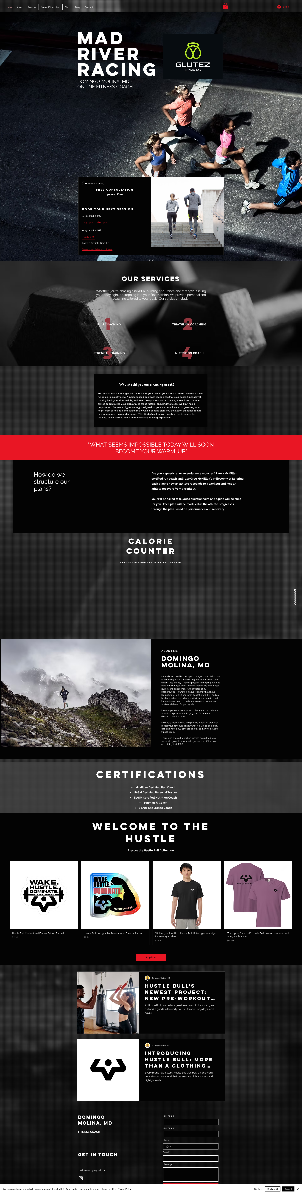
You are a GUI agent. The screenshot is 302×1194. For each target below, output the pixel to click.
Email (166, 1152)
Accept (288, 1189)
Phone (166, 1140)
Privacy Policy (124, 1189)
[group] (151, 903)
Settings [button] (258, 1189)
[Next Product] (297, 903)
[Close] (298, 1188)
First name (169, 1116)
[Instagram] (81, 1178)
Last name (169, 1128)
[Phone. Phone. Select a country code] (168, 1146)
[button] (225, 6)
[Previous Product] (5, 903)
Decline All (272, 1189)
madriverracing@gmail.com (92, 1170)
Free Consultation (114, 189)
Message (168, 1164)
